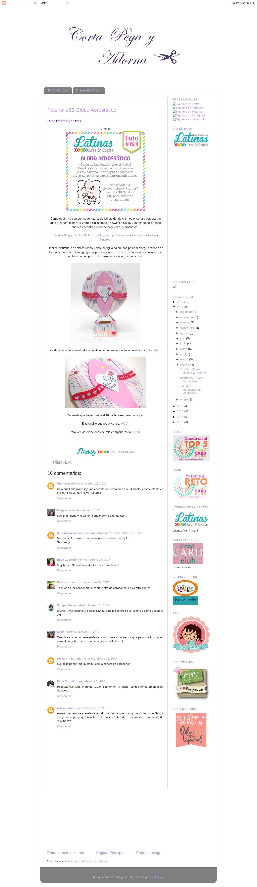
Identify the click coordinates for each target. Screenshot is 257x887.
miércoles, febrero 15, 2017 (88, 483)
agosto (185, 333)
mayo (184, 348)
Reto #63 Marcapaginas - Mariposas (190, 389)
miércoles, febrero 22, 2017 (99, 658)
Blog (67, 235)
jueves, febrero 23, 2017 (93, 708)
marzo (184, 359)
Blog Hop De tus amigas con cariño (192, 371)
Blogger (159, 877)
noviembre (187, 317)
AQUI (157, 350)
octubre (185, 322)
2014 (180, 416)
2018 (180, 301)
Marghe (62, 510)
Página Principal (58, 90)
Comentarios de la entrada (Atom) (87, 861)
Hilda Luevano (67, 559)
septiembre (187, 327)
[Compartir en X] (62, 462)
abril (183, 354)
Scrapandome (66, 605)
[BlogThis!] (58, 462)
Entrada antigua (150, 853)
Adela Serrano (66, 708)
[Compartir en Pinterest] (70, 462)
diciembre (187, 311)
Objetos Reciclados (89, 90)
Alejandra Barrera (69, 658)
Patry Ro (63, 681)
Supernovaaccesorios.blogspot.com (82, 533)
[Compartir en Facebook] (66, 462)
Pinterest (105, 239)
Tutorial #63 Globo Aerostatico (191, 379)
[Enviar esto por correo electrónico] (55, 462)
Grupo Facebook (118, 235)
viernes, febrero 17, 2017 (94, 559)
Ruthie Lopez (66, 582)
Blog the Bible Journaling (88, 235)
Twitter (152, 235)
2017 (180, 307)
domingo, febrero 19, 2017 (83, 631)
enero (184, 399)
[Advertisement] (105, 820)
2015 (180, 411)
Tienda (57, 235)
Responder (64, 498)
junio (183, 343)
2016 (180, 406)
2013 (180, 422)
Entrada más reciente (65, 853)
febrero (185, 364)
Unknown (63, 483)
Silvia (60, 631)
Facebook (138, 235)
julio (183, 338)
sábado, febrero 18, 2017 (92, 582)
